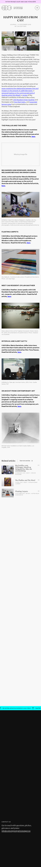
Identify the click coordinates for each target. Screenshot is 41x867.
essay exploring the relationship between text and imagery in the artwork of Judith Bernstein (20, 89)
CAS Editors (21, 26)
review (24, 95)
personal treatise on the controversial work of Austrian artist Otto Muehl (18, 94)
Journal (13, 24)
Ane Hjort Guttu (20, 102)
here (33, 136)
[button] (37, 8)
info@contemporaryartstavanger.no (16, 831)
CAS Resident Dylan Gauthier (24, 100)
